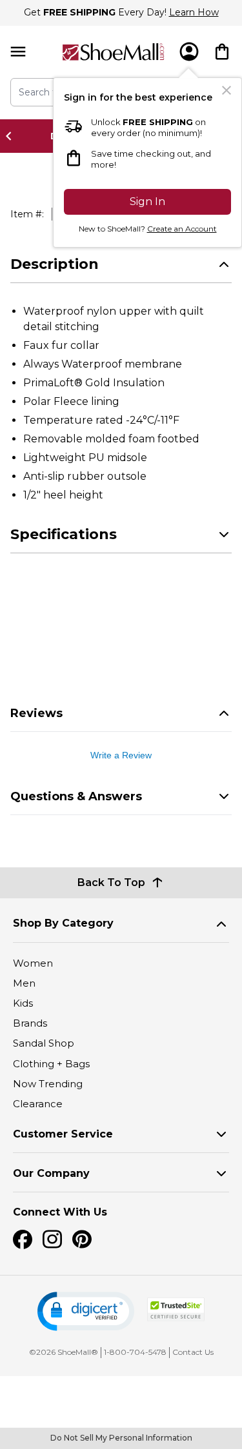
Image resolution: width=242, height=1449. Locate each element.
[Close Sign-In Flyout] (226, 90)
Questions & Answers (76, 796)
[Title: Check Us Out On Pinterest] (82, 1239)
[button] (85, 1311)
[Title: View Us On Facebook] (22, 1239)
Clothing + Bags (51, 1064)
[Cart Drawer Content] (222, 51)
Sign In (147, 201)
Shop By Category (63, 923)
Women (33, 963)
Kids (23, 1003)
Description (54, 264)
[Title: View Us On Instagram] (52, 1239)
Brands (30, 1023)
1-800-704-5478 (135, 1352)
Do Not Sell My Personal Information (121, 1438)
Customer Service (63, 1134)
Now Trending (48, 1084)
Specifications (63, 534)
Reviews (36, 713)
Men (24, 983)
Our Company (51, 1173)
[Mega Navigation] (18, 52)
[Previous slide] (12, 136)
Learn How (194, 12)
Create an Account (182, 228)
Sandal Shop (43, 1043)
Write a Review (121, 755)
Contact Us (193, 1352)
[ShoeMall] (113, 52)
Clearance (38, 1104)
